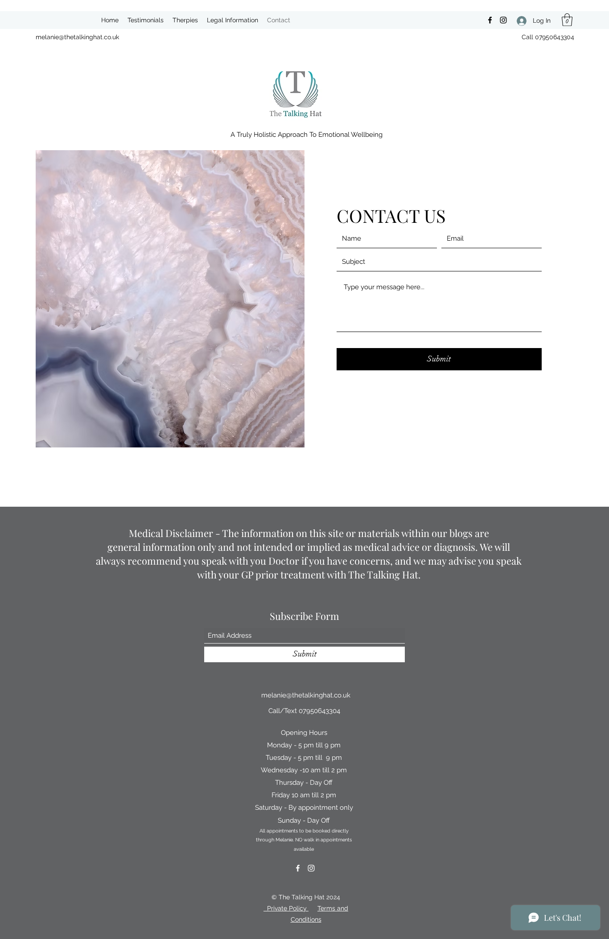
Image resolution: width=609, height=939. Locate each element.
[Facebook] (490, 20)
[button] (567, 19)
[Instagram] (503, 20)
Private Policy (286, 908)
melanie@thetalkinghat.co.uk (77, 37)
